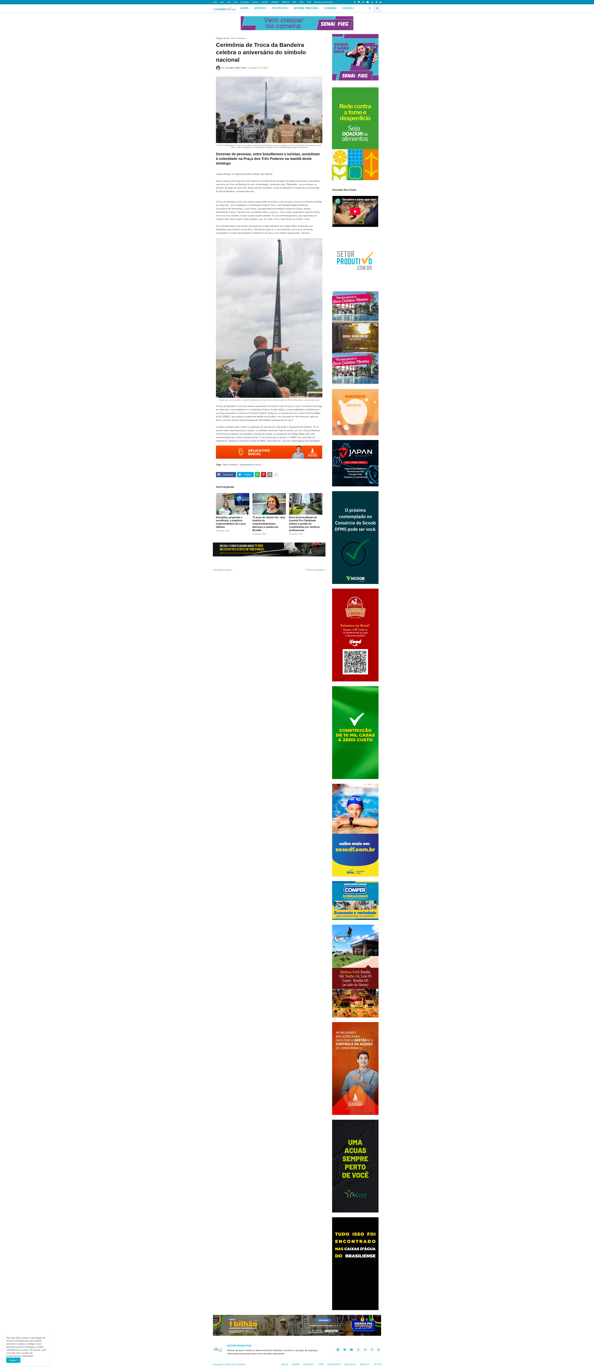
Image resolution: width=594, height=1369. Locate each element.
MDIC (301, 2)
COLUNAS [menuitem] (347, 8)
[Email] (269, 474)
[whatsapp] (372, 2)
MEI (294, 2)
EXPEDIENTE (334, 1364)
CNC (222, 2)
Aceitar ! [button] (13, 1360)
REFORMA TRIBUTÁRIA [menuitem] (306, 8)
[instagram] (363, 2)
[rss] (380, 2)
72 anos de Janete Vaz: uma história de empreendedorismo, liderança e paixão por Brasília (268, 524)
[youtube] (367, 2)
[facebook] (337, 1349)
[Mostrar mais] (276, 474)
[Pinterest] (263, 474)
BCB (309, 2)
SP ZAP (377, 1364)
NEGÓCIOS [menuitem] (260, 8)
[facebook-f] (354, 2)
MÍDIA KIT (365, 1364)
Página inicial (222, 38)
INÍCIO (285, 1364)
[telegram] (376, 2)
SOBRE (295, 1364)
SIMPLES (286, 2)
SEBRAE (275, 2)
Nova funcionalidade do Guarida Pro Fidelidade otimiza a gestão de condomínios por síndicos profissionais (304, 524)
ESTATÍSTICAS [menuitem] (280, 8)
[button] (369, 8)
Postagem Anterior (223, 570)
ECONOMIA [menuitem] (330, 8)
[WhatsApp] (257, 474)
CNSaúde (245, 2)
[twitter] (359, 2)
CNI (228, 2)
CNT (235, 2)
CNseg (255, 2)
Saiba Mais (27, 1356)
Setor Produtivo (238, 38)
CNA (215, 2)
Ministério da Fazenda (323, 2)
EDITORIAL (350, 1364)
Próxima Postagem (314, 570)
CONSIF (264, 2)
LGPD (320, 1364)
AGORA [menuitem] (244, 8)
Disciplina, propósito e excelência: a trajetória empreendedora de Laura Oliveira (231, 522)
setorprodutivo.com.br (250, 464)
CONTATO (308, 1364)
